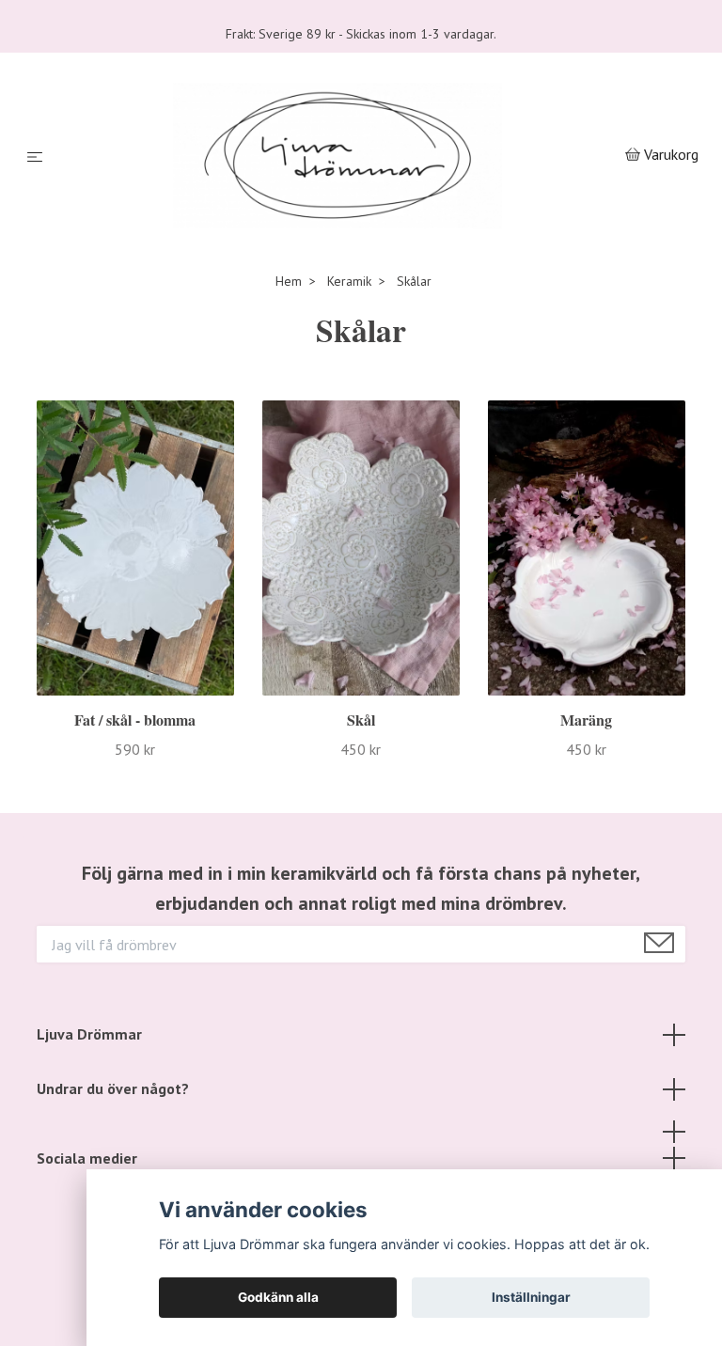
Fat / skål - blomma (135, 762)
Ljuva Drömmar (89, 1076)
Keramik (349, 322)
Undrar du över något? (113, 1129)
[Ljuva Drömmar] (337, 177)
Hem (288, 322)
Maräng (586, 762)
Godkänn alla (278, 1297)
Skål (361, 762)
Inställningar (531, 1297)
